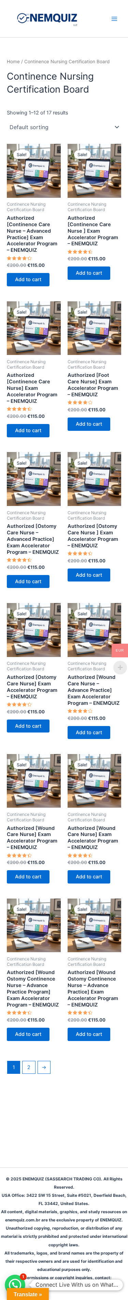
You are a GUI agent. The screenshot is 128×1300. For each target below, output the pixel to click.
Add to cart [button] (28, 279)
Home (13, 61)
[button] (15, 1285)
